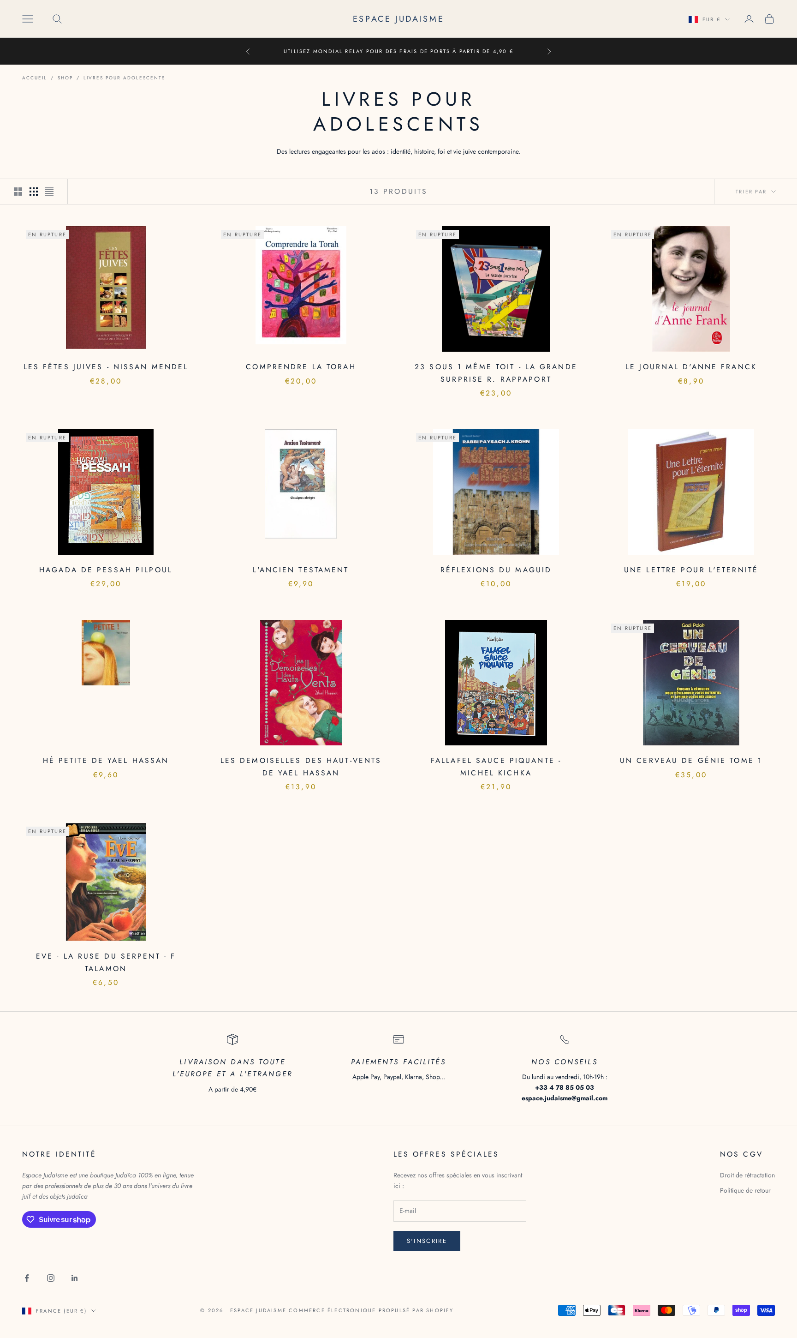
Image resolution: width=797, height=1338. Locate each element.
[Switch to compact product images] (49, 191)
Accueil (34, 77)
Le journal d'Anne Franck (691, 366)
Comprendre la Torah (301, 366)
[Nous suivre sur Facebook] (26, 1278)
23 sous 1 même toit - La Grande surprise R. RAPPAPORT (496, 372)
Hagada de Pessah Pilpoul (105, 569)
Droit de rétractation (747, 1175)
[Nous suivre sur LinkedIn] (74, 1278)
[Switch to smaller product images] (34, 191)
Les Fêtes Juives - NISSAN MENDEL (106, 366)
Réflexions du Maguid (496, 569)
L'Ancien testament (301, 569)
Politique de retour (745, 1190)
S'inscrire (427, 1240)
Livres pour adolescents (124, 77)
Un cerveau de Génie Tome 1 (691, 760)
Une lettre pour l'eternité (691, 569)
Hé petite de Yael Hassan (106, 760)
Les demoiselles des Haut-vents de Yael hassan (301, 766)
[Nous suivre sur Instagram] (50, 1278)
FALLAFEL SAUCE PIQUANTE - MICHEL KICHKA (496, 766)
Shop (65, 77)
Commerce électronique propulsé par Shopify (371, 1310)
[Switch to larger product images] (18, 191)
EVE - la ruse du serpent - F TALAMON (106, 962)
